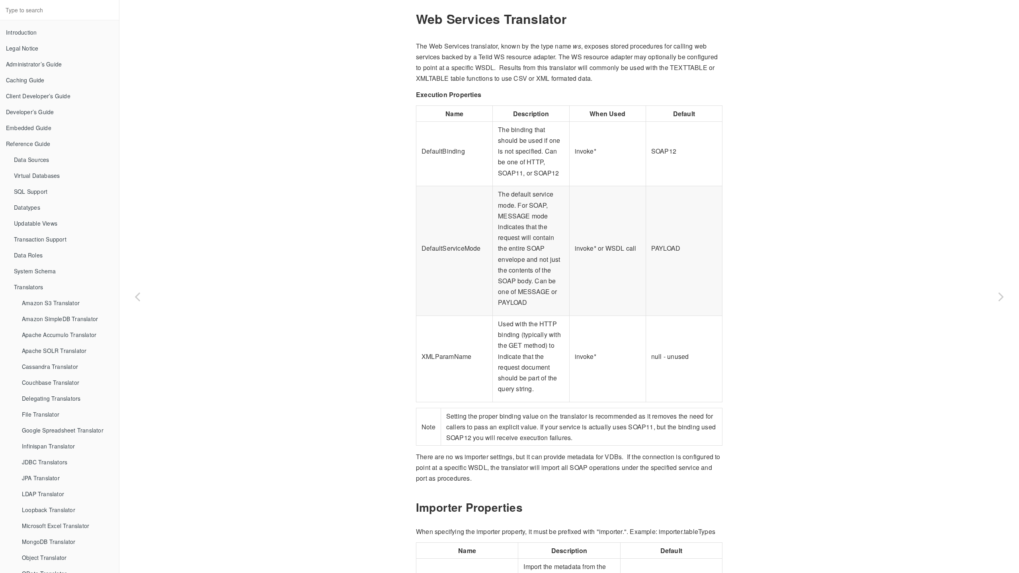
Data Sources (31, 160)
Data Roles (28, 255)
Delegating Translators (51, 398)
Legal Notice (22, 48)
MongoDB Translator (49, 542)
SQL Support (30, 191)
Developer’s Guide (30, 112)
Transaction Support (40, 239)
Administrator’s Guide (34, 64)
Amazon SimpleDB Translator (60, 319)
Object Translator (44, 557)
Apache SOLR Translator (54, 351)
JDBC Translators (44, 462)
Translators (28, 287)
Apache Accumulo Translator (59, 335)
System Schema (35, 271)
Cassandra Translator (50, 366)
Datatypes (27, 207)
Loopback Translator (48, 510)
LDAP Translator (43, 494)
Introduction (21, 32)
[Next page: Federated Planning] (1001, 296)
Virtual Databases (37, 175)
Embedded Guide (28, 128)
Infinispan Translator (48, 446)
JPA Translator (41, 478)
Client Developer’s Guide (38, 96)
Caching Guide (25, 80)
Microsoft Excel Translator (55, 526)
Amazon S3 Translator (51, 303)
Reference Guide (28, 144)
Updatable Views (35, 223)
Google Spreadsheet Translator (62, 430)
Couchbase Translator (50, 382)
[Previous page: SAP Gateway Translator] (137, 296)
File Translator (40, 414)
